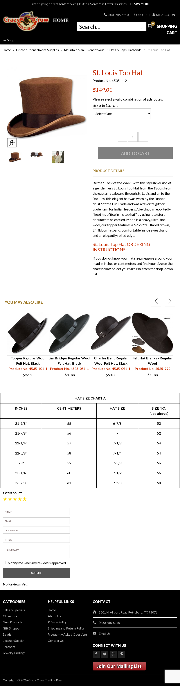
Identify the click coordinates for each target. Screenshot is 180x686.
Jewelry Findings (14, 653)
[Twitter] (104, 654)
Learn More (140, 4)
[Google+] (113, 654)
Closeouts (10, 616)
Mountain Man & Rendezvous (84, 50)
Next (170, 301)
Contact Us (56, 640)
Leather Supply (13, 640)
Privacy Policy (57, 622)
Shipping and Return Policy (66, 628)
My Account (166, 15)
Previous (156, 301)
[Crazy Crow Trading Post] (36, 21)
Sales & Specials (14, 610)
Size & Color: (105, 105)
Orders (141, 15)
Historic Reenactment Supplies (37, 50)
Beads (7, 634)
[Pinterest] (121, 654)
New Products (13, 622)
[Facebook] (96, 654)
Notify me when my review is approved (37, 563)
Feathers (9, 647)
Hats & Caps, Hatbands (125, 50)
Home (7, 50)
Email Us (104, 633)
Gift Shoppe (11, 628)
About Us (54, 616)
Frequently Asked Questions (68, 634)
